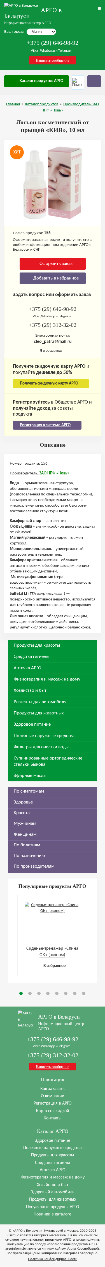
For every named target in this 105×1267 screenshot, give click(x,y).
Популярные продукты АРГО (52, 1207)
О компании (52, 1096)
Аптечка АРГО (27, 668)
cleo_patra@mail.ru (53, 341)
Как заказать (52, 1089)
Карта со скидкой (52, 1111)
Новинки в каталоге (52, 1214)
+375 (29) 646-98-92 (52, 42)
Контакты (53, 1118)
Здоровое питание (32, 724)
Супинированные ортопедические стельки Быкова (48, 761)
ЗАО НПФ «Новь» (54, 473)
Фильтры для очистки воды (41, 747)
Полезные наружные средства (44, 735)
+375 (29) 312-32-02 (52, 325)
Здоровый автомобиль (52, 1192)
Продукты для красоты (37, 645)
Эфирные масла (30, 775)
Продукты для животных (39, 713)
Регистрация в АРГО (53, 1103)
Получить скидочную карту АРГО (49, 383)
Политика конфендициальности (52, 1259)
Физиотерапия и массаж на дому (47, 679)
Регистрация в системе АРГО (45, 425)
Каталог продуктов (41, 104)
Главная (13, 104)
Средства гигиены (31, 656)
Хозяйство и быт (30, 690)
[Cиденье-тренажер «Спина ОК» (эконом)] (52, 911)
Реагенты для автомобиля (40, 702)
